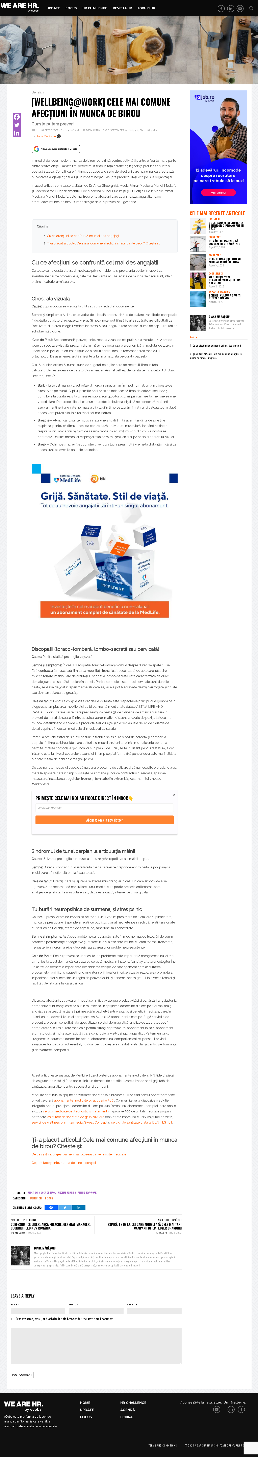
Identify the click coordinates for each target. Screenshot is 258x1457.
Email (72, 1304)
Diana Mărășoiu (46, 136)
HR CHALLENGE (133, 1403)
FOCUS (86, 1417)
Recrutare (215, 237)
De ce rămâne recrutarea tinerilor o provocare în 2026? (226, 225)
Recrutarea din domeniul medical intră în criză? (226, 260)
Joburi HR (146, 8)
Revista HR (122, 8)
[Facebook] (17, 117)
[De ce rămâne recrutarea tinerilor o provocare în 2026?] (198, 226)
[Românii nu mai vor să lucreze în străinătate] (198, 244)
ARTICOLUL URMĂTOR (170, 1219)
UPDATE (87, 1410)
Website (132, 1304)
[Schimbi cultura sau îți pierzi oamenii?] (198, 299)
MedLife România (67, 1192)
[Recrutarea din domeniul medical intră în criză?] (198, 262)
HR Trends (214, 219)
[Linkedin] (17, 133)
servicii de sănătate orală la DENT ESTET (141, 1122)
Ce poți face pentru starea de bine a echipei (64, 1163)
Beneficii (38, 92)
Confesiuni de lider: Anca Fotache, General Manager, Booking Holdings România (51, 1226)
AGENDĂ (127, 1410)
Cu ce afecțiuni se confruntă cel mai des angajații (83, 236)
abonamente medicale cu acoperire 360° (84, 1100)
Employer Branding (219, 291)
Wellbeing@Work (87, 1192)
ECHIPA (126, 1417)
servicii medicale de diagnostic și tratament (75, 1111)
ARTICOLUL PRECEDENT (23, 1219)
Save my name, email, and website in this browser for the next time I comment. (65, 1319)
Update (53, 8)
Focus (71, 8)
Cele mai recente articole (217, 213)
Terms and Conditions (162, 1445)
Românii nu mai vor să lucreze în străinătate (224, 242)
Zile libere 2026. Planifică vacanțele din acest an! (224, 280)
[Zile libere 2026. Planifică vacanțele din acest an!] (198, 281)
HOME (85, 1403)
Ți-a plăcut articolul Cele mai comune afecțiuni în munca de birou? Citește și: (103, 243)
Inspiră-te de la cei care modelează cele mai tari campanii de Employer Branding (144, 1226)
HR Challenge (94, 8)
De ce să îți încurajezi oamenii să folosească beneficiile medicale (79, 1154)
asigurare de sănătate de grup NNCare (75, 1117)
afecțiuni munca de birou (42, 1192)
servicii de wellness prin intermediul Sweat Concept (69, 1122)
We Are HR (163, 1232)
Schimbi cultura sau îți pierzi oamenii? (224, 296)
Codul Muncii (216, 273)
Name (14, 1304)
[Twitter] (17, 125)
